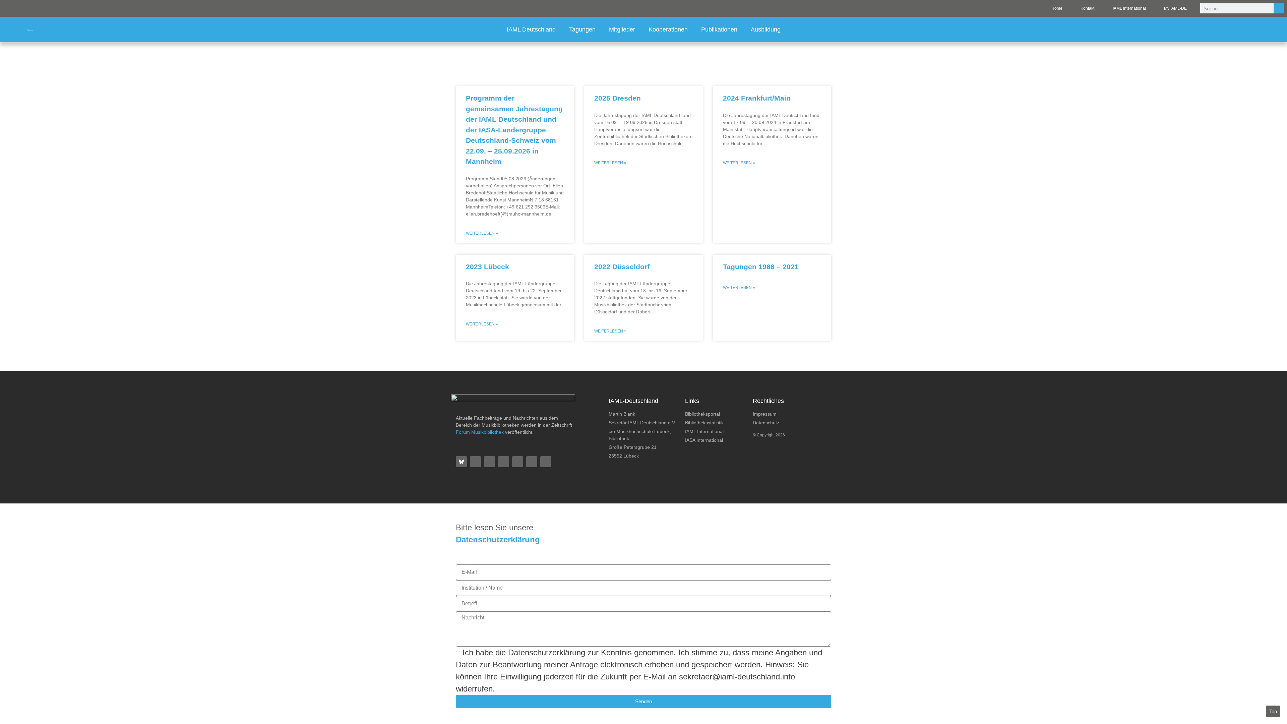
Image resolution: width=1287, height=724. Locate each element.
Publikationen (719, 29)
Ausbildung (766, 29)
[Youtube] (531, 461)
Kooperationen (668, 29)
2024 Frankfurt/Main (757, 98)
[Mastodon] (545, 461)
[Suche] (1279, 8)
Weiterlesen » (482, 233)
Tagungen (582, 29)
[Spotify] (517, 461)
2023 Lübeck (487, 266)
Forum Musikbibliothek (480, 432)
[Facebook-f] (475, 461)
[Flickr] (489, 461)
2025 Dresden (617, 98)
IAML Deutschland (531, 29)
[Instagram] (503, 461)
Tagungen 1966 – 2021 (761, 266)
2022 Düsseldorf (622, 266)
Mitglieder (622, 29)
